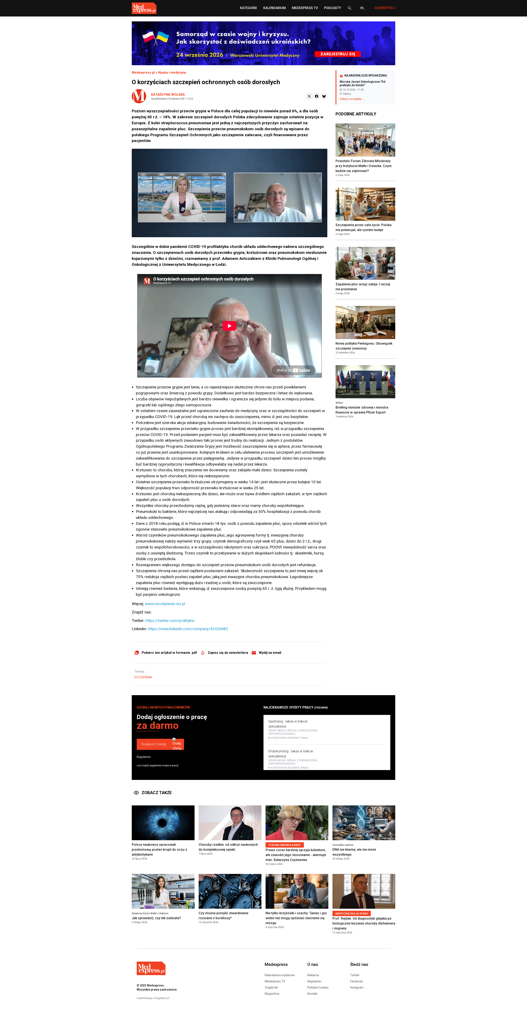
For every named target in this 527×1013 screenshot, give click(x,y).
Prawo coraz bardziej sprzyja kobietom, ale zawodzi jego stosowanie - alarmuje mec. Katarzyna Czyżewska (296, 855)
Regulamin (144, 757)
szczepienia (143, 677)
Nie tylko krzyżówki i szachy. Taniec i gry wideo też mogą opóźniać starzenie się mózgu (296, 918)
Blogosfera (272, 993)
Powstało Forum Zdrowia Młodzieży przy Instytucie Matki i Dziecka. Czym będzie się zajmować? (364, 166)
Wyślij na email (270, 653)
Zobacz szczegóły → (352, 99)
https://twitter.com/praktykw (170, 620)
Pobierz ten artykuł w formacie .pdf (169, 653)
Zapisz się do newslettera (228, 653)
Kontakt (312, 993)
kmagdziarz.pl (161, 998)
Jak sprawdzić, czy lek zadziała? (156, 918)
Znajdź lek (271, 987)
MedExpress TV (305, 8)
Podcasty (332, 8)
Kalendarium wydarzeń (280, 975)
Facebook (356, 981)
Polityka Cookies (318, 987)
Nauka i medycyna (172, 72)
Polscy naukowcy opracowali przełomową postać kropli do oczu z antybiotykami (159, 849)
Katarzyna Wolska (168, 94)
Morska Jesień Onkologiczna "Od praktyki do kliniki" (362, 83)
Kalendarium (274, 8)
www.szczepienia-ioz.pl (165, 603)
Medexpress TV (275, 981)
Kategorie (248, 8)
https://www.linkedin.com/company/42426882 (188, 628)
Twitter (355, 975)
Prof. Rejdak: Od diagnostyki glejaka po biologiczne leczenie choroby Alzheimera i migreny (363, 923)
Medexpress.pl (143, 72)
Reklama (313, 975)
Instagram (357, 987)
